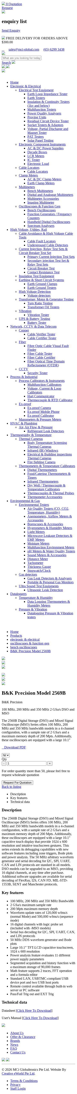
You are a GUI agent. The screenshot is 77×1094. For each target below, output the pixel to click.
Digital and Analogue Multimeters (50, 195)
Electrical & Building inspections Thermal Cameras (49, 456)
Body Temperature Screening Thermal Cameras (47, 444)
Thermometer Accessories (44, 497)
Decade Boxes (37, 152)
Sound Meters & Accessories (46, 555)
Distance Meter (37, 559)
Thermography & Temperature (31, 435)
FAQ (13, 1048)
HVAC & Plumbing (23, 423)
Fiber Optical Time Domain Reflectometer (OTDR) (46, 363)
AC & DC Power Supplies (45, 148)
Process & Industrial (23, 377)
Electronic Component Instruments (42, 144)
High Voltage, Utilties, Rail (28, 229)
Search (6, 62)
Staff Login (18, 1088)
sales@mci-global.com (24, 49)
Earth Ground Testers (41, 288)
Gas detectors (28, 574)
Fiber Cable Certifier (41, 357)
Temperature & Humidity (36, 598)
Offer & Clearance (22, 1037)
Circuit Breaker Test (41, 268)
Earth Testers (36, 98)
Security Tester (37, 373)
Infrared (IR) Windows (42, 450)
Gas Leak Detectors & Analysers (49, 578)
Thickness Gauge (39, 567)
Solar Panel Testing (40, 140)
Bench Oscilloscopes (41, 210)
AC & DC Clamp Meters (44, 179)
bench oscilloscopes (23, 647)
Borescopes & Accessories (45, 524)
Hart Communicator (40, 396)
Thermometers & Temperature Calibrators (47, 466)
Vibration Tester (38, 315)
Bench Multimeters (40, 191)
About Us (17, 1033)
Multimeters (27, 187)
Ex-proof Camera (39, 408)
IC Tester (33, 160)
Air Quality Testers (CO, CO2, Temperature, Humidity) (48, 510)
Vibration (25, 311)
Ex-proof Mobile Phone (43, 412)
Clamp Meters (28, 175)
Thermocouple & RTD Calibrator (50, 400)
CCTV (23, 369)
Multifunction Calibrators (44, 384)
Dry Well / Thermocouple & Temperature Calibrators (46, 487)
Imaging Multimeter (40, 202)
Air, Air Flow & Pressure (36, 427)
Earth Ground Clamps (42, 284)
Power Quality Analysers (44, 113)
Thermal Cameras (31, 439)
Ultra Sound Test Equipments (39, 586)
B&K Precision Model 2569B (30, 651)
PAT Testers (35, 136)
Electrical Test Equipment (36, 90)
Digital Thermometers (42, 470)
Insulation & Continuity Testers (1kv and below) (48, 103)
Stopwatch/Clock (39, 570)
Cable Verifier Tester (41, 334)
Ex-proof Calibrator (40, 415)
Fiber (22, 342)
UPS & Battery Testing (34, 319)
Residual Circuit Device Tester (48, 121)
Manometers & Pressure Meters (40, 419)
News (14, 1044)
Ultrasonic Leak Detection (45, 590)
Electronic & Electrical (25, 86)
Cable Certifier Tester (41, 338)
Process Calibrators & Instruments (42, 381)
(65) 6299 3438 (53, 49)
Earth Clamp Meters (41, 183)
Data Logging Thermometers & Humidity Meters (48, 603)
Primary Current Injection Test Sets (51, 257)
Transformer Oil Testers (43, 307)
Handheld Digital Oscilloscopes (48, 222)
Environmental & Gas (25, 501)
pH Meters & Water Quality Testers (51, 551)
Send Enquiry (11, 30)
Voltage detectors (38, 295)
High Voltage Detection (35, 291)
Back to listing (11, 787)
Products (16, 635)
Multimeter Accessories (43, 198)
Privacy (15, 1084)
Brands (15, 1041)
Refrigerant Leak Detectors (45, 431)
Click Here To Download (34, 1010)
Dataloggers (18, 594)
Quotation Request (12, 6)
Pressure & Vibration (33, 609)
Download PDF (14, 747)
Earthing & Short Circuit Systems (41, 280)
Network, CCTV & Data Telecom (33, 326)
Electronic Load (38, 164)
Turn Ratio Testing (40, 303)
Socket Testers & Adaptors (45, 125)
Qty (4, 759)
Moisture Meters (38, 543)
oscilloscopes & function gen (29, 643)
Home (14, 82)
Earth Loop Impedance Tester (47, 94)
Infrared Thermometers (42, 481)
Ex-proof (25, 404)
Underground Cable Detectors (47, 245)
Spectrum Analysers (40, 226)
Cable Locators (29, 167)
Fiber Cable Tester (39, 353)
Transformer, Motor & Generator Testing (46, 299)
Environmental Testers (34, 505)
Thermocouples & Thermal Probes (50, 493)
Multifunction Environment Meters (50, 547)
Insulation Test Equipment (36, 276)
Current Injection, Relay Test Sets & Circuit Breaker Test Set (43, 251)
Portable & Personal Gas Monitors (50, 582)
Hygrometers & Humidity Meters (49, 528)
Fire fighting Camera (41, 462)
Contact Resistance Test (43, 272)
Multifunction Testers (41, 109)
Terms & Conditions (24, 1081)
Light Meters (36, 532)
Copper (24, 330)
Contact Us (17, 1052)
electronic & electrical (25, 639)
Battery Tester (36, 322)
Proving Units (36, 117)
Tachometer (35, 563)
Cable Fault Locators (41, 241)
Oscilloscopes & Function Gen (39, 206)
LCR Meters (35, 156)
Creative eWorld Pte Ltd (18, 1073)
